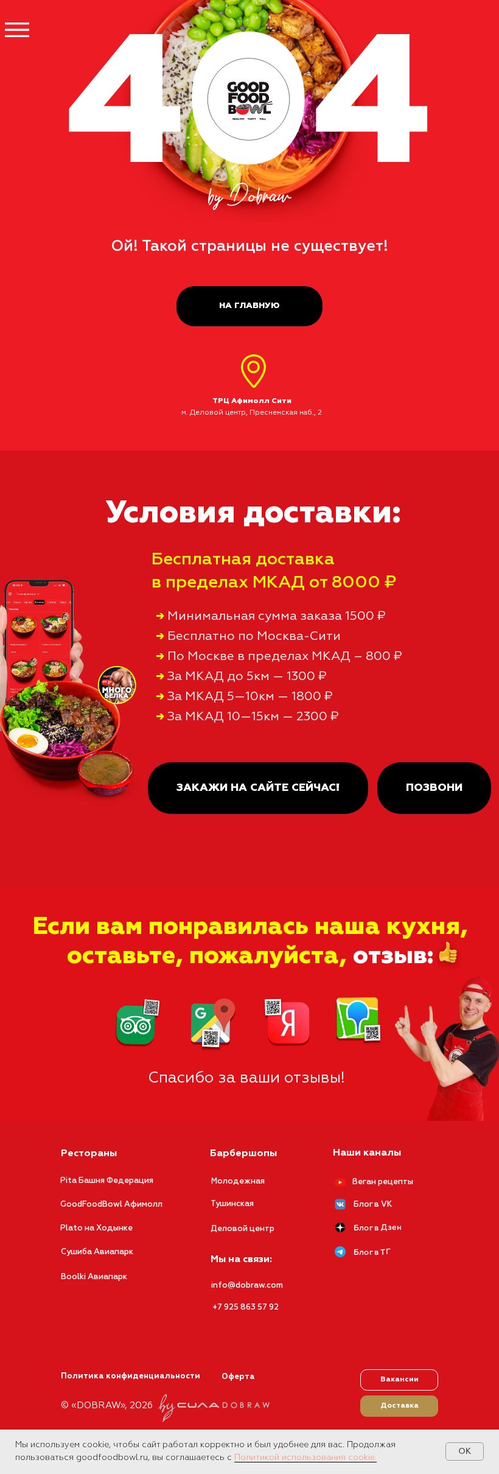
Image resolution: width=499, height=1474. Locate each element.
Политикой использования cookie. (305, 1457)
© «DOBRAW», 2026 (107, 1405)
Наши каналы (367, 1153)
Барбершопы (243, 1154)
